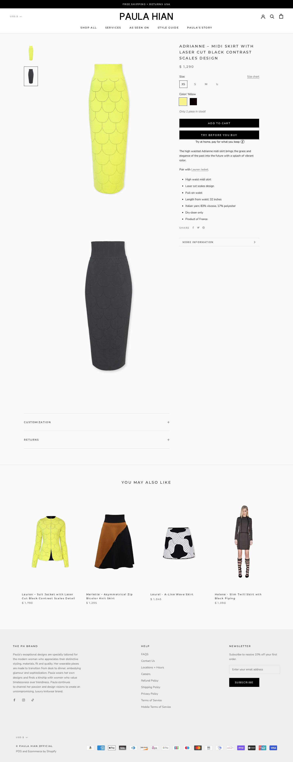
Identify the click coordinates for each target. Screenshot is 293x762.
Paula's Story (199, 27)
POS (19, 751)
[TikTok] (32, 700)
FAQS (144, 654)
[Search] (272, 16)
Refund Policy (149, 680)
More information (198, 242)
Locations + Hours (152, 667)
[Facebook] (193, 227)
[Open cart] (281, 16)
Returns (31, 439)
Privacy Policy (149, 694)
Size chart (253, 76)
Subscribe (244, 682)
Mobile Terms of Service (156, 707)
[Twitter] (198, 227)
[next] (280, 552)
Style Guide (168, 27)
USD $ (14, 16)
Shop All (89, 27)
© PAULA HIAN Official (34, 746)
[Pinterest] (203, 227)
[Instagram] (23, 700)
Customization (37, 422)
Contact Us (148, 661)
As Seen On (139, 27)
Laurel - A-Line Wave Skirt (172, 594)
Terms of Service (151, 700)
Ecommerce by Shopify (42, 751)
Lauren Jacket (199, 169)
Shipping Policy (150, 687)
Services (113, 27)
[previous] (12, 552)
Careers (145, 674)
